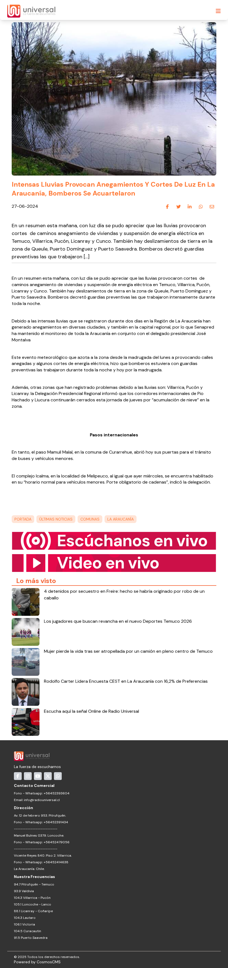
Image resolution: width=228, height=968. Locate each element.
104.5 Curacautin (27, 931)
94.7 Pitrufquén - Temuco (34, 884)
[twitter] (178, 206)
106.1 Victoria (24, 924)
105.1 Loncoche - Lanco (32, 904)
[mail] (211, 206)
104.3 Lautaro (25, 918)
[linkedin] (189, 206)
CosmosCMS (49, 961)
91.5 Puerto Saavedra (31, 938)
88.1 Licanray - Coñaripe (33, 911)
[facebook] (167, 206)
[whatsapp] (200, 206)
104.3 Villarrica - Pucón (32, 898)
